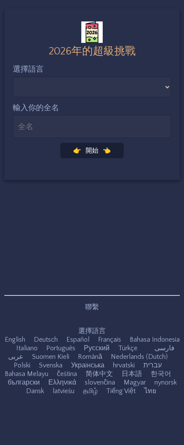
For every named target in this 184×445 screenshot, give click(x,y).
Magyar (135, 382)
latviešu (63, 391)
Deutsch (46, 339)
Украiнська (87, 365)
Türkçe (127, 348)
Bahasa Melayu (26, 374)
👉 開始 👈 (92, 150)
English (15, 339)
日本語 (132, 374)
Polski (22, 365)
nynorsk (165, 382)
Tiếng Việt (121, 391)
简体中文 (99, 374)
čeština (67, 374)
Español (77, 339)
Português (60, 348)
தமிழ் (90, 391)
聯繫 (92, 307)
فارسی (164, 348)
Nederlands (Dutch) (139, 357)
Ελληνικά (62, 382)
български (24, 382)
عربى (16, 357)
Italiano (27, 348)
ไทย (150, 391)
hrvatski (124, 365)
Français (109, 339)
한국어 (161, 374)
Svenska (50, 365)
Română (90, 357)
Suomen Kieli (50, 357)
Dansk (35, 391)
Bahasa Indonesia (155, 339)
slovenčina (100, 382)
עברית (152, 365)
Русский (97, 348)
